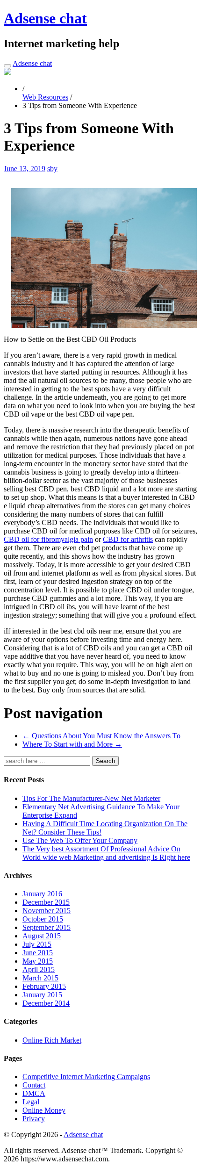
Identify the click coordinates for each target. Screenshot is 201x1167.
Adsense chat (45, 18)
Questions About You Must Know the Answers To (101, 736)
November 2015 (46, 911)
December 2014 (46, 1003)
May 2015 (37, 961)
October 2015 (42, 919)
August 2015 (41, 936)
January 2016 (42, 894)
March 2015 (40, 978)
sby (52, 169)
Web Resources (45, 97)
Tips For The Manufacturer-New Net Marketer (91, 798)
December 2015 (46, 902)
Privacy (33, 1119)
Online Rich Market (51, 1040)
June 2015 (37, 953)
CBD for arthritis (128, 539)
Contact (33, 1085)
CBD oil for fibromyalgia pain (48, 539)
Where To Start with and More (72, 744)
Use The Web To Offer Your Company (79, 840)
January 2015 (42, 995)
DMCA (33, 1093)
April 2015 (38, 969)
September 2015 (46, 927)
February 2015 (44, 986)
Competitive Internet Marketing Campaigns (86, 1077)
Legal (30, 1102)
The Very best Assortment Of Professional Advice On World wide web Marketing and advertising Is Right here (106, 853)
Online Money (43, 1110)
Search (105, 760)
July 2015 (36, 944)
